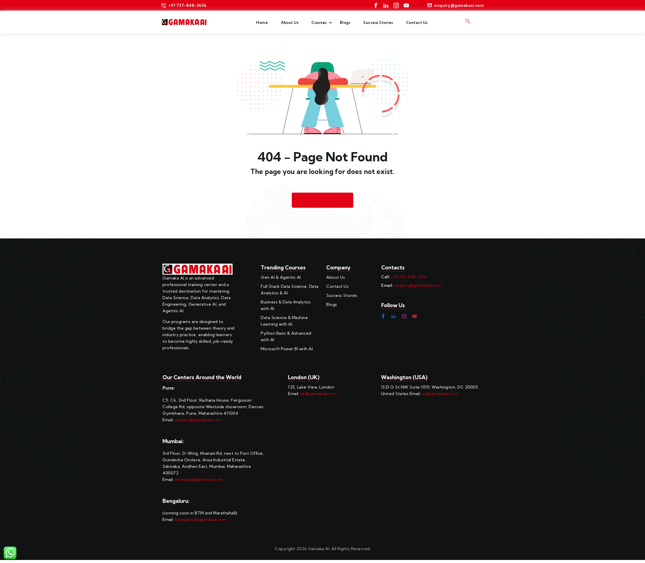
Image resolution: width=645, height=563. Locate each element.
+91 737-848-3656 (409, 276)
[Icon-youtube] (406, 5)
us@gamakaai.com (440, 393)
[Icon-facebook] (376, 5)
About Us (289, 22)
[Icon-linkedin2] (386, 5)
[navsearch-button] (468, 22)
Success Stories (378, 22)
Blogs (345, 22)
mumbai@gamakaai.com (199, 479)
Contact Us (417, 22)
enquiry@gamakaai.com (418, 285)
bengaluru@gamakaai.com (201, 519)
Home (262, 22)
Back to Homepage (327, 200)
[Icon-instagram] (396, 5)
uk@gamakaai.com (318, 393)
